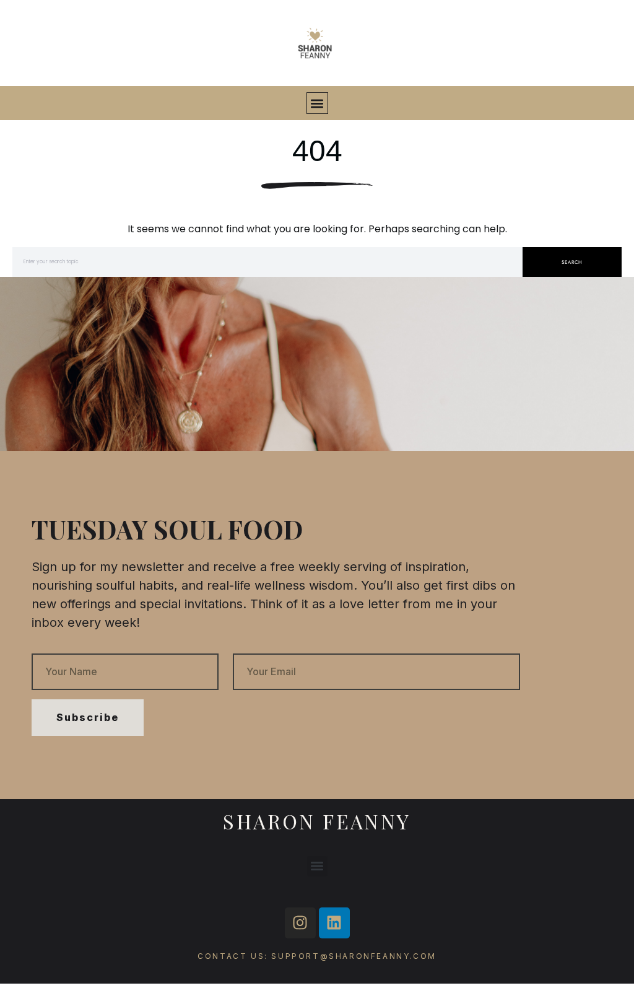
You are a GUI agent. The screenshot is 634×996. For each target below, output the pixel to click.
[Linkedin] (334, 922)
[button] (317, 103)
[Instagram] (300, 922)
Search (572, 262)
